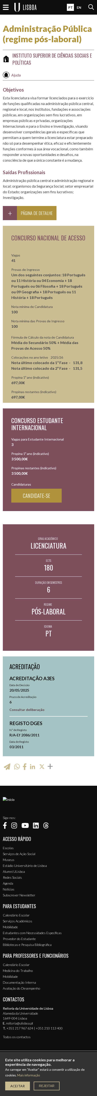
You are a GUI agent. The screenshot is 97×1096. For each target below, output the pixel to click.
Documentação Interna (19, 982)
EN (79, 7)
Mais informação (28, 1075)
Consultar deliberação (26, 710)
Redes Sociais (12, 877)
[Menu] (6, 7)
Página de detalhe (37, 213)
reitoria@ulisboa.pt (19, 1023)
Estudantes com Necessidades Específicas (32, 933)
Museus (8, 860)
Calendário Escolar (16, 915)
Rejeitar (46, 1086)
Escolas (8, 848)
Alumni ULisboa (14, 871)
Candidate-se (36, 495)
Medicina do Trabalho (18, 971)
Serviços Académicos (17, 921)
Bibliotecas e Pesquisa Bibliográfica (27, 945)
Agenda (8, 883)
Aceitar (17, 1086)
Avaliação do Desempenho (21, 988)
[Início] (9, 800)
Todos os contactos (17, 1037)
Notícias (8, 889)
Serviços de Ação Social (19, 854)
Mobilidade (10, 927)
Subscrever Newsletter (19, 895)
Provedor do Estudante (19, 939)
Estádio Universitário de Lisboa (25, 866)
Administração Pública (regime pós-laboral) (47, 33)
